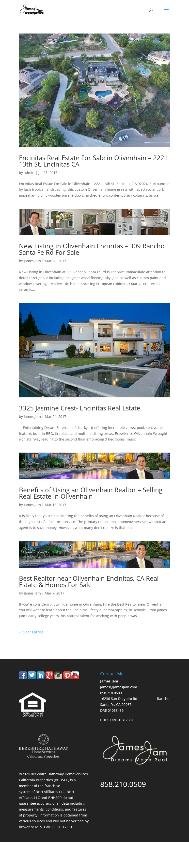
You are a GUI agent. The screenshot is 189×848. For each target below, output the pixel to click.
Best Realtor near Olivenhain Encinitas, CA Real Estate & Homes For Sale (89, 581)
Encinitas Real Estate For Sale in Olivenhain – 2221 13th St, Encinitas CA (93, 161)
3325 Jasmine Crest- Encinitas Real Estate (79, 408)
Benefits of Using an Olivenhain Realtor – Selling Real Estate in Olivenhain (90, 493)
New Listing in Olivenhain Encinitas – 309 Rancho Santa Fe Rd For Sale (92, 249)
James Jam (32, 260)
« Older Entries (31, 632)
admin (29, 172)
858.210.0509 (42, 639)
